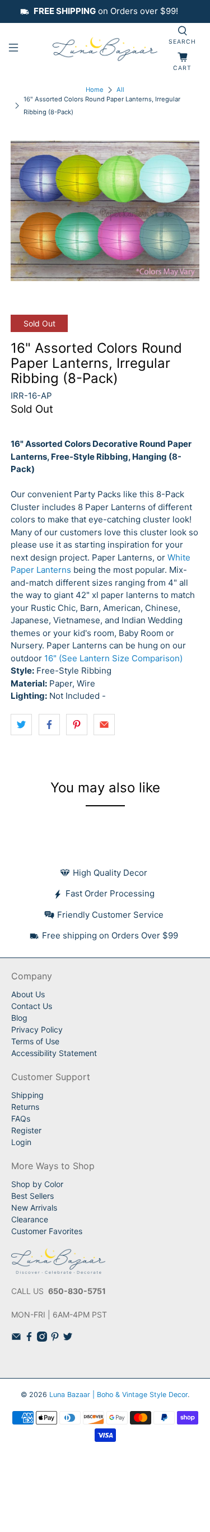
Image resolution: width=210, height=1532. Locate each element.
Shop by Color (37, 1184)
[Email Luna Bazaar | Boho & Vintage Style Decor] (16, 1338)
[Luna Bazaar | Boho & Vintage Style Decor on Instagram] (42, 1338)
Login (21, 1142)
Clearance (29, 1219)
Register (26, 1130)
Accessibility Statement (54, 1053)
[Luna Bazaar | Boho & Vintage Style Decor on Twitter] (68, 1338)
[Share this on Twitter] (21, 724)
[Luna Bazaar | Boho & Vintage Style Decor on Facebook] (29, 1338)
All (120, 90)
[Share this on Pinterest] (76, 724)
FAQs (20, 1118)
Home (95, 90)
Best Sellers (32, 1196)
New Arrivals (34, 1207)
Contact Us (31, 1006)
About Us (28, 994)
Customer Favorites (46, 1231)
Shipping (27, 1095)
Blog (19, 1017)
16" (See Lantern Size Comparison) (113, 658)
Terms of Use (35, 1041)
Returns (25, 1106)
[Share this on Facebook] (49, 724)
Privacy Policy (37, 1029)
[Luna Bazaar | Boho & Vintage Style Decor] (105, 49)
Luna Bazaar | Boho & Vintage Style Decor (118, 1394)
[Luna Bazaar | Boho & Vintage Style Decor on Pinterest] (55, 1338)
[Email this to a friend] (104, 724)
